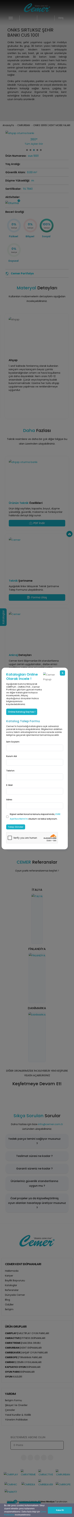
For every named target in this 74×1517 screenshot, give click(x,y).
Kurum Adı (11, 756)
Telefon (10, 770)
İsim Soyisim (12, 741)
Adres (9, 799)
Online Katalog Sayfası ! (21, 711)
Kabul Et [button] (60, 1510)
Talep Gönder (15, 827)
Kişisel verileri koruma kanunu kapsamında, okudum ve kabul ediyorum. (35, 816)
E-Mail (9, 785)
